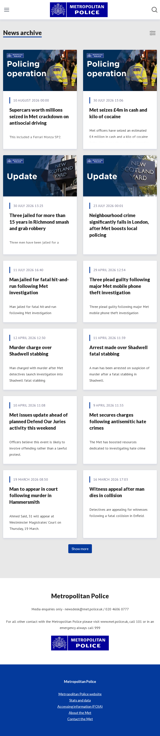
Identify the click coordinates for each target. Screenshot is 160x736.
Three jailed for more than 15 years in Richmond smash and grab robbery (39, 221)
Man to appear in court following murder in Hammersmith (33, 495)
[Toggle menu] (6, 9)
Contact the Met (80, 719)
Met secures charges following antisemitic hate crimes (117, 421)
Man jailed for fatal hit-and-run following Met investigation (39, 286)
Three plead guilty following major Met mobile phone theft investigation (119, 286)
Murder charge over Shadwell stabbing (30, 350)
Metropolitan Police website (80, 694)
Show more (80, 549)
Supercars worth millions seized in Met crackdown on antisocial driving (39, 116)
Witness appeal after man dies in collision (116, 492)
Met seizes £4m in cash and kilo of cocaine (118, 113)
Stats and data (80, 700)
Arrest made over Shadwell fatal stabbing (118, 350)
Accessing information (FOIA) (80, 706)
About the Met (80, 713)
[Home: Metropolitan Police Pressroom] (79, 9)
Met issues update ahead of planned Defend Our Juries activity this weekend (38, 421)
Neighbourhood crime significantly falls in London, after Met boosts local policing (119, 225)
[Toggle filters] (152, 33)
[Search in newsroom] (154, 10)
